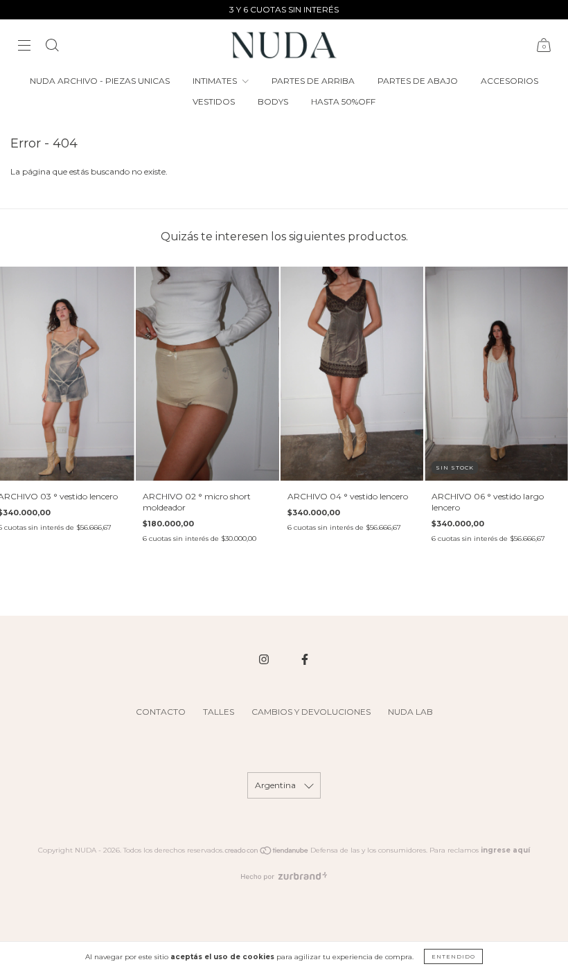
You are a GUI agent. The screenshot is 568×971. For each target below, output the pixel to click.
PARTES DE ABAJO (418, 80)
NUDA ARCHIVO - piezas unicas (100, 80)
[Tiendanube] (267, 852)
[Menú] (24, 47)
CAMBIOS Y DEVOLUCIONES (311, 711)
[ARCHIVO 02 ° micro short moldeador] (207, 374)
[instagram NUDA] (264, 659)
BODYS (273, 101)
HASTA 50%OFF (343, 101)
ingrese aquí (505, 850)
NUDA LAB (410, 711)
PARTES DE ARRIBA (313, 80)
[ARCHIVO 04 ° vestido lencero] (352, 374)
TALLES (218, 711)
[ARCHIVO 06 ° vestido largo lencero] (496, 374)
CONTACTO (161, 711)
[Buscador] (52, 47)
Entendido (453, 956)
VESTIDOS (214, 101)
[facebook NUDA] (304, 659)
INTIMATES (216, 80)
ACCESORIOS (509, 80)
